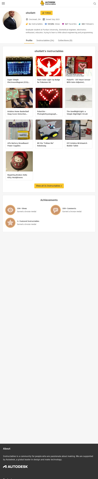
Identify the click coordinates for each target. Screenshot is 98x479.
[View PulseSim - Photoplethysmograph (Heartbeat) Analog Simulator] (49, 98)
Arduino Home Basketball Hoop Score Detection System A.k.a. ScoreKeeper (18, 112)
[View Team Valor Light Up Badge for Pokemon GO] (49, 66)
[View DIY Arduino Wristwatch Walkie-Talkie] (78, 130)
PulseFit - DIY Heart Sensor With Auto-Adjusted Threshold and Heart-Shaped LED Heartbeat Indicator (78, 81)
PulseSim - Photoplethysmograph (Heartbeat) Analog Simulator (46, 112)
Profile (29, 40)
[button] (3, 3)
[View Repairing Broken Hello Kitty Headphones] (19, 161)
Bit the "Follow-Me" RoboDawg (45, 144)
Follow (48, 13)
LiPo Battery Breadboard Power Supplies (17, 144)
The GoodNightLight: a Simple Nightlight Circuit (77, 112)
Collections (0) (65, 40)
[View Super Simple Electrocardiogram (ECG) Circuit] (19, 66)
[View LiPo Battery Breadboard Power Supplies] (19, 130)
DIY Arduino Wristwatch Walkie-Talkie (77, 144)
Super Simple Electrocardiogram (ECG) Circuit (17, 81)
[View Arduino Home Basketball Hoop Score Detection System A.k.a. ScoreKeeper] (19, 98)
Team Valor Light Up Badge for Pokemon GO (48, 81)
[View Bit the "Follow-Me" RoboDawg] (49, 130)
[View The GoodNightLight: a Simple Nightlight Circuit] (78, 98)
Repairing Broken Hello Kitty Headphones (17, 176)
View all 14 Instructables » (49, 185)
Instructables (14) (45, 40)
